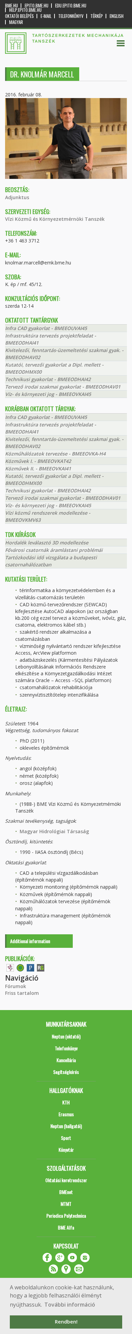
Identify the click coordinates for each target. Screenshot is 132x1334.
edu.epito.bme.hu (70, 5)
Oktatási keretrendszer (66, 1180)
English (117, 16)
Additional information (30, 940)
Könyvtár (66, 1149)
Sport (66, 1137)
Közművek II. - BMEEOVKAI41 (38, 468)
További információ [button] (69, 1304)
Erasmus (66, 1114)
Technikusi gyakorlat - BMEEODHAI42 (48, 379)
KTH (66, 1102)
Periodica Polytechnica (66, 1215)
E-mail (46, 16)
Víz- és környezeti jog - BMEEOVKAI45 (48, 394)
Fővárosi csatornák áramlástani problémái (54, 550)
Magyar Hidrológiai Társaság (54, 831)
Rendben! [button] (66, 1321)
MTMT (66, 1203)
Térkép (96, 16)
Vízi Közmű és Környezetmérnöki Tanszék (55, 219)
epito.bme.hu (36, 5)
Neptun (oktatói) (66, 1036)
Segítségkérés (66, 1071)
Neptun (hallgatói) (66, 1125)
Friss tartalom (22, 993)
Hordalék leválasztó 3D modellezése (46, 542)
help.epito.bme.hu (25, 10)
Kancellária (66, 1059)
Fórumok (15, 986)
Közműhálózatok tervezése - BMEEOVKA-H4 (55, 453)
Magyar (16, 22)
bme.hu (11, 5)
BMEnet (66, 1191)
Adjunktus (17, 197)
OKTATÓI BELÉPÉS (19, 16)
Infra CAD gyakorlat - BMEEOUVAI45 (46, 328)
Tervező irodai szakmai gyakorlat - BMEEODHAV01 (62, 386)
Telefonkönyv (71, 16)
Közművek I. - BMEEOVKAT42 (38, 461)
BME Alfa (66, 1227)
